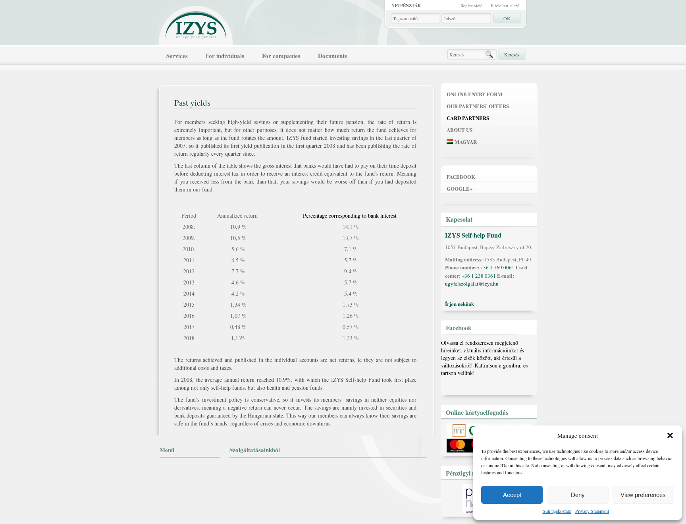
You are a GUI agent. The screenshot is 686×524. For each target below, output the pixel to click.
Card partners (468, 118)
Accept (512, 494)
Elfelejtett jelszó (505, 5)
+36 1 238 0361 (479, 275)
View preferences (643, 494)
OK (507, 18)
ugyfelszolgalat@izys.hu (472, 283)
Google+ (459, 188)
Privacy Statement (592, 511)
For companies (281, 55)
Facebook (461, 176)
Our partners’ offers (478, 106)
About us (459, 129)
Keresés (511, 54)
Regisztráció (472, 5)
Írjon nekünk (459, 303)
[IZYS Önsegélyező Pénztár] (196, 23)
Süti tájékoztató (557, 511)
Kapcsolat (459, 219)
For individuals (225, 55)
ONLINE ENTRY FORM (474, 94)
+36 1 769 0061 (497, 267)
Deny (578, 494)
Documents (332, 55)
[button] (670, 435)
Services (177, 55)
